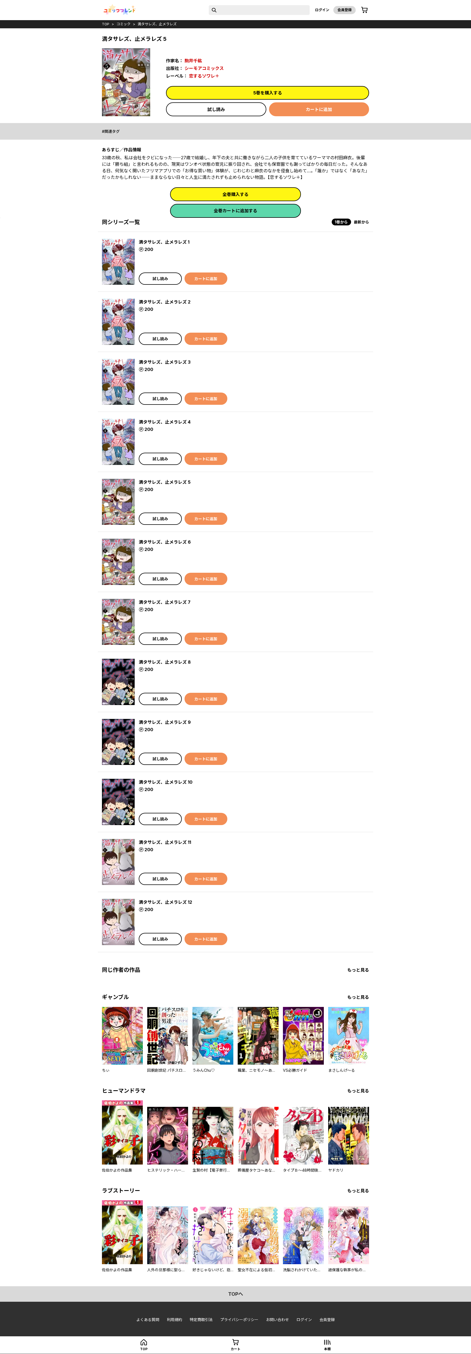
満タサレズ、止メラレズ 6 (165, 542)
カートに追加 (319, 109)
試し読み (216, 109)
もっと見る (358, 970)
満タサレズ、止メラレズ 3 (165, 362)
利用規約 (174, 1319)
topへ (235, 1294)
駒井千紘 (193, 60)
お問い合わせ (277, 1319)
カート (235, 1349)
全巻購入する (235, 194)
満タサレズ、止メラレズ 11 (165, 842)
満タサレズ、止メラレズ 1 (164, 242)
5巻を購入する (267, 93)
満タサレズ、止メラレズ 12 (165, 902)
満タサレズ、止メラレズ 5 (165, 482)
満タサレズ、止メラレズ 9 (165, 722)
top (105, 24)
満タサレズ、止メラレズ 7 (165, 602)
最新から (361, 222)
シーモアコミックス (204, 68)
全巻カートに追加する (235, 210)
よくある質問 (147, 1319)
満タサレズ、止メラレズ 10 (165, 782)
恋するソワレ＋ (204, 76)
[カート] (364, 10)
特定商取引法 (201, 1319)
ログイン (322, 10)
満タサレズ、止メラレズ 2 (165, 302)
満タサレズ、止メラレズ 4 (165, 422)
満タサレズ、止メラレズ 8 (165, 662)
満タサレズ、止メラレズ (157, 24)
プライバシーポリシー (239, 1319)
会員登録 (344, 10)
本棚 (327, 1349)
